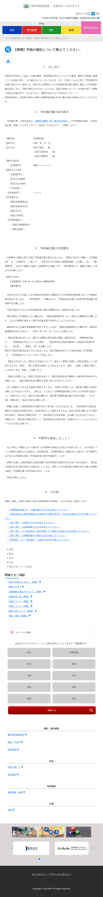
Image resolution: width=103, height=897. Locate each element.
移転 (74, 687)
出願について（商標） (19, 601)
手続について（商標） (19, 606)
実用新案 (32, 30)
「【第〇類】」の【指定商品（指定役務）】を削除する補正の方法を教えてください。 (49, 531)
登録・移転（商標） (18, 616)
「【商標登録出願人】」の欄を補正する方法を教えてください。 (38, 510)
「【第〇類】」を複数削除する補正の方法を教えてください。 (37, 535)
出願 (29, 675)
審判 (29, 698)
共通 (10, 810)
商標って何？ (15, 587)
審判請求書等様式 (16, 735)
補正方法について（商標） (21, 611)
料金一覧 (58, 18)
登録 (29, 687)
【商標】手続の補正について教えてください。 (52, 38)
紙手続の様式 (91, 27)
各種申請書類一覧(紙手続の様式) (81, 18)
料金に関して (14, 767)
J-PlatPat (46, 18)
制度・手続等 (14, 742)
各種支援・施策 (15, 792)
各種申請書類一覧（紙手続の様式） (52, 121)
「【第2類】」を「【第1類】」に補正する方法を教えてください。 (39, 540)
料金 (74, 698)
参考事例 (12, 775)
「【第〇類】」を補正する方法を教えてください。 (31, 523)
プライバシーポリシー (60, 874)
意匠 (51, 30)
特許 (12, 30)
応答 (74, 675)
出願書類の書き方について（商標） (26, 592)
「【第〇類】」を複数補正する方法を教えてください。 (34, 527)
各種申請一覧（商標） (19, 596)
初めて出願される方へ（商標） (24, 582)
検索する (52, 710)
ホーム (8, 38)
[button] (12, 848)
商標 (71, 30)
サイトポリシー (39, 874)
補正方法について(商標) (22, 38)
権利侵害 (12, 749)
